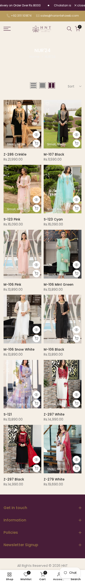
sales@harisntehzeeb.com (59, 16)
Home (34, 56)
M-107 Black (54, 154)
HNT (64, 565)
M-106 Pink (12, 284)
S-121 (8, 414)
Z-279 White (54, 479)
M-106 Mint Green (58, 284)
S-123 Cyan (53, 219)
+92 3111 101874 (21, 16)
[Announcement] (62, 5)
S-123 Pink (12, 219)
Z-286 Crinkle (15, 154)
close (80, 5)
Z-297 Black (14, 479)
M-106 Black (54, 349)
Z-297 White (54, 414)
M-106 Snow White (19, 349)
